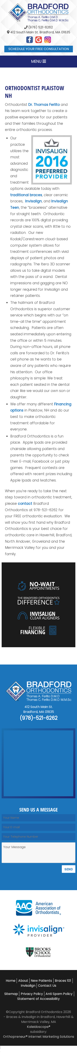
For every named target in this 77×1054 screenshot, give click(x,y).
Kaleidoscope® (38, 1026)
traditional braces (26, 194)
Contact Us (47, 985)
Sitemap (11, 993)
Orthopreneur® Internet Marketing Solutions (38, 1036)
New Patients (41, 980)
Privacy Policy (32, 993)
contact (25, 503)
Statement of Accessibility (38, 998)
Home (10, 980)
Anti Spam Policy (59, 993)
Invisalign (33, 201)
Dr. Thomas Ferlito (44, 104)
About (23, 980)
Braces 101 (63, 980)
